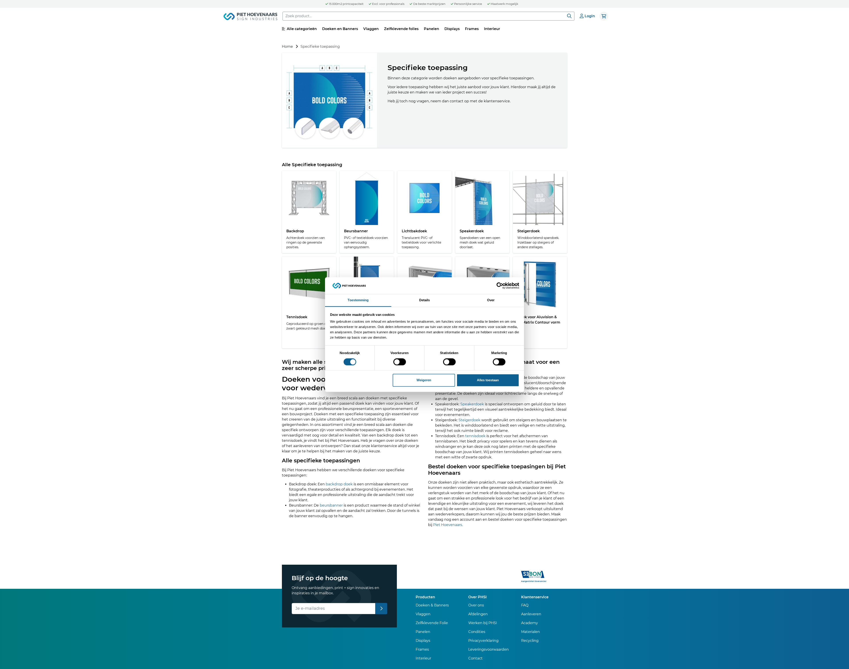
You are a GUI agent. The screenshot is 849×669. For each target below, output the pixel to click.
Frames (472, 29)
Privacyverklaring (483, 641)
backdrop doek (339, 484)
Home (287, 46)
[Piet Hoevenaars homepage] (250, 17)
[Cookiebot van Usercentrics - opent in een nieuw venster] (499, 285)
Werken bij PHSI (482, 623)
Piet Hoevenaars (447, 525)
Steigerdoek (469, 420)
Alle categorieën (301, 29)
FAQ (524, 605)
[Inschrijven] (381, 608)
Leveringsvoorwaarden (488, 649)
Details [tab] (424, 300)
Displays (452, 29)
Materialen (530, 632)
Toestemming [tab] (358, 300)
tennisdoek (475, 436)
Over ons (476, 605)
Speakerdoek (472, 404)
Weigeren (424, 380)
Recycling (530, 641)
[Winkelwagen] (603, 16)
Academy (529, 623)
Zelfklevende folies (401, 29)
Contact (475, 658)
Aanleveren (531, 614)
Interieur (492, 29)
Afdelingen (478, 614)
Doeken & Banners (432, 605)
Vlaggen (371, 29)
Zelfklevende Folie (432, 623)
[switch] (399, 361)
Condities (476, 632)
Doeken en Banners (340, 29)
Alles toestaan (488, 380)
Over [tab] (491, 300)
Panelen (431, 29)
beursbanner (331, 505)
